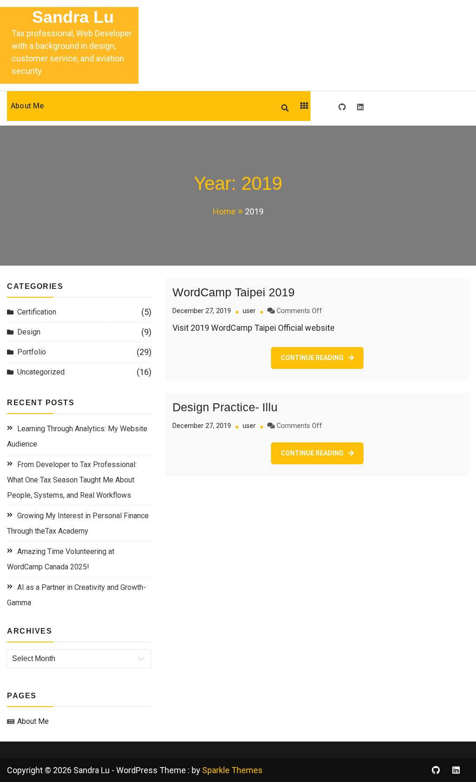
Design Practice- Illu (225, 407)
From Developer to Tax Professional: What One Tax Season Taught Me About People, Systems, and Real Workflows (72, 480)
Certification (36, 311)
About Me (27, 105)
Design (28, 332)
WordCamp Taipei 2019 (233, 292)
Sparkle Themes (232, 770)
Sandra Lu (73, 17)
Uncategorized (41, 372)
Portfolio (31, 352)
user (249, 311)
